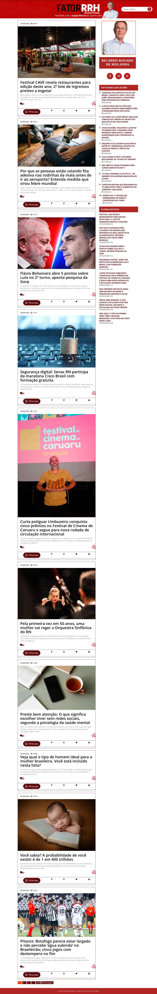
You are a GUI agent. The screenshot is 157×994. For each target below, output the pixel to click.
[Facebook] (110, 76)
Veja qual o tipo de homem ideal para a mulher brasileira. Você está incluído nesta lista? (114, 317)
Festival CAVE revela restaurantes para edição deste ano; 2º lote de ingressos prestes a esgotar (113, 218)
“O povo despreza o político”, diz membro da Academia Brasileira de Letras (119, 176)
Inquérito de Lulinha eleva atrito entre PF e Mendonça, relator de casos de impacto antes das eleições (119, 147)
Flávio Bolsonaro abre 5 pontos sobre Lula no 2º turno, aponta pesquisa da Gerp (112, 250)
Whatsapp (33, 111)
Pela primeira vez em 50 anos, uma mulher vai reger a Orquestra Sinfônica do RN (114, 291)
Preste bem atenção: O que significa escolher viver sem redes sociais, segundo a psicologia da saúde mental (113, 304)
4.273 (38, 983)
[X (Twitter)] (127, 76)
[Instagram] (118, 76)
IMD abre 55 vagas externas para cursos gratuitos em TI (118, 166)
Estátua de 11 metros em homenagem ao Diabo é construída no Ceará (115, 198)
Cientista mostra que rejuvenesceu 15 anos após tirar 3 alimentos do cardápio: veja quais (119, 187)
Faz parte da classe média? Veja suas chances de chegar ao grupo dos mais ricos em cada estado (120, 119)
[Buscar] (149, 9)
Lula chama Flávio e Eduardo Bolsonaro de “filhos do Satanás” (119, 158)
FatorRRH (78, 9)
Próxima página (47, 983)
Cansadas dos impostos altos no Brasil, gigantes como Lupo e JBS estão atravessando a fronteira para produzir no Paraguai (118, 96)
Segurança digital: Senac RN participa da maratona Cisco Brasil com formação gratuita (114, 263)
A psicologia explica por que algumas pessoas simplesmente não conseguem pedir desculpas (119, 108)
